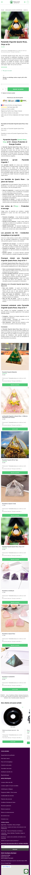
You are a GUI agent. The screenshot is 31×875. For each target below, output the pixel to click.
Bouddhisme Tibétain (13, 695)
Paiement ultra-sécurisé (6, 799)
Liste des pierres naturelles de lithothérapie (13, 9)
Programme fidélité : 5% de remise (9, 792)
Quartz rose (26, 9)
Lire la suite (15, 429)
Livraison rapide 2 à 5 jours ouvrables (9, 785)
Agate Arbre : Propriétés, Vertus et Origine (10, 824)
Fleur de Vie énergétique (6, 761)
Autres (7, 695)
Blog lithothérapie (5, 775)
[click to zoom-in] (15, 25)
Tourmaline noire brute (6, 768)
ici (21, 381)
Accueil (2, 9)
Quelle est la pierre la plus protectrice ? (10, 840)
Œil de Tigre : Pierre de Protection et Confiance (12, 830)
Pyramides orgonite (15, 697)
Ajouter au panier (18, 89)
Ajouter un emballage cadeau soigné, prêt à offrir (15, 78)
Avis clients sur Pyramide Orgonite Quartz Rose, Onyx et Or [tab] (12, 129)
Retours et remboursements (7, 812)
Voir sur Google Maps (6, 863)
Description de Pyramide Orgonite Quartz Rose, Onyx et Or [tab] (14, 124)
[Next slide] (26, 25)
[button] (6, 88)
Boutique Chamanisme (23, 695)
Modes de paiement (5, 809)
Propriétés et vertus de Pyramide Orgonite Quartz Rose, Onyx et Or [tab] (14, 134)
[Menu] (3, 2)
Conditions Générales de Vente (8, 802)
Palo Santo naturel (5, 758)
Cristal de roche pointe (6, 765)
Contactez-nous (4, 819)
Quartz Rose (21, 139)
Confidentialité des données (7, 795)
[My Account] (25, 2)
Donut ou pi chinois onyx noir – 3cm (10, 730)
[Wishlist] (23, 707)
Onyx (5, 142)
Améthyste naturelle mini (6, 771)
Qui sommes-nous (5, 815)
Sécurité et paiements (6, 805)
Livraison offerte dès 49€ (6, 782)
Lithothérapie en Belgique (7, 789)
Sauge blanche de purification (8, 755)
